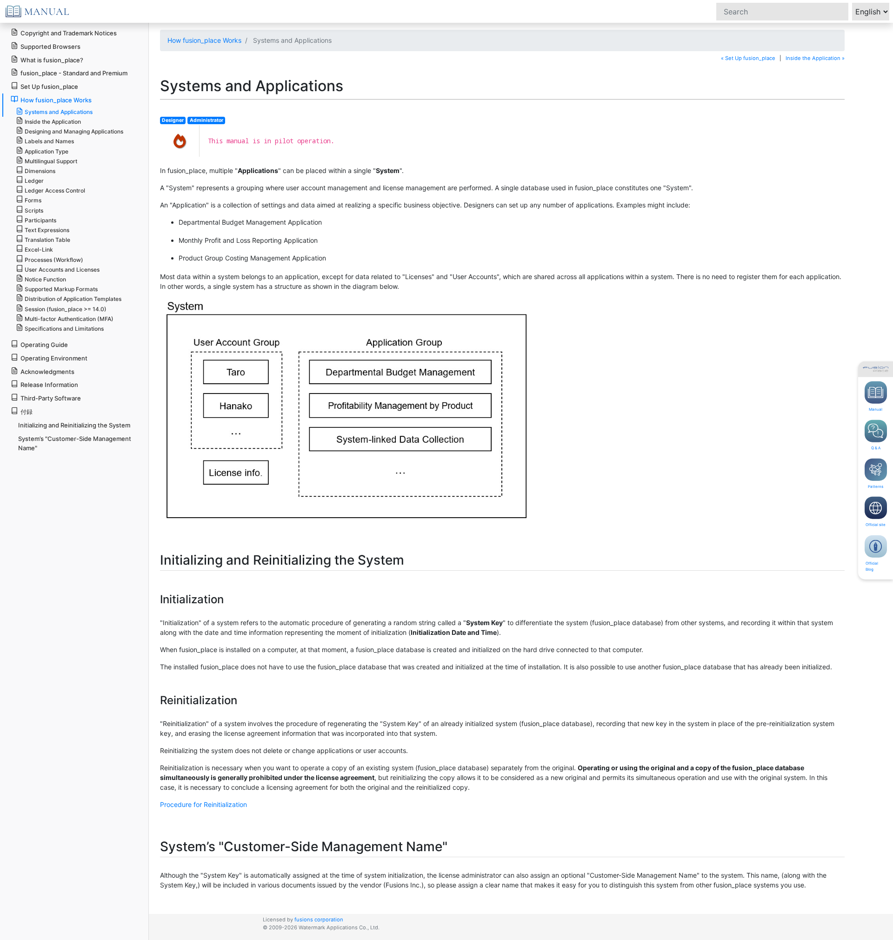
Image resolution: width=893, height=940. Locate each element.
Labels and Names (49, 141)
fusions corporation (318, 919)
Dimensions (40, 170)
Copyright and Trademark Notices (68, 33)
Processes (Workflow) (54, 259)
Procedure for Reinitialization (203, 804)
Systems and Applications (59, 111)
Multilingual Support (51, 161)
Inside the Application (53, 121)
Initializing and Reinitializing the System (74, 425)
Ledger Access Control (55, 190)
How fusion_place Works (204, 40)
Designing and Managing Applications (74, 131)
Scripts (34, 210)
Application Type (46, 151)
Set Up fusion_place (49, 86)
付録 (26, 411)
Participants (40, 220)
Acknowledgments (47, 371)
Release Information (49, 384)
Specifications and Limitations (64, 328)
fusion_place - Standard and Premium (73, 73)
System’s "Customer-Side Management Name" (74, 443)
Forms (33, 200)
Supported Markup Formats (61, 289)
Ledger (34, 180)
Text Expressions (47, 230)
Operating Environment (53, 358)
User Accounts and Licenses (62, 269)
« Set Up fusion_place (748, 58)
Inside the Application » (815, 58)
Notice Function (45, 279)
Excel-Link (39, 249)
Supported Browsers (50, 46)
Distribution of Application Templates (73, 298)
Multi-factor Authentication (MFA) (69, 318)
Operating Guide (44, 344)
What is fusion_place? (51, 60)
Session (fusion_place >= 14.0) (66, 309)
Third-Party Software (50, 398)
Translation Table (47, 239)
